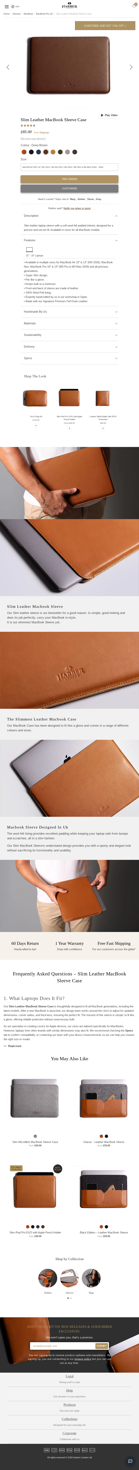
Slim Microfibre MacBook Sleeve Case (35, 1141)
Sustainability (32, 334)
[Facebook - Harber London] (60, 1464)
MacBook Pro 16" (44, 14)
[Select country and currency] (12, 6)
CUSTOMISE (69, 188)
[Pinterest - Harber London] (73, 1464)
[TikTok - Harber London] (79, 1464)
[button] (28, 125)
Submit (102, 1346)
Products (70, 1405)
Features (29, 240)
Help (69, 1390)
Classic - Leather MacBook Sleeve (103, 1141)
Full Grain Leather (76, 301)
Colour (34, 145)
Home (7, 14)
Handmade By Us (35, 311)
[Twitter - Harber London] (54, 1464)
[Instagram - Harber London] (66, 1464)
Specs (28, 358)
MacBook (28, 14)
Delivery (29, 346)
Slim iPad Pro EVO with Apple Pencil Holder (35, 1232)
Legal (69, 1376)
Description (31, 215)
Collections (69, 1419)
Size (23, 159)
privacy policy (83, 1359)
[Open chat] (130, 1461)
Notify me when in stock (77, 208)
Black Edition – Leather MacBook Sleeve (104, 1232)
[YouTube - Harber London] (85, 1464)
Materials (30, 323)
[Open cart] (133, 6)
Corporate (69, 1433)
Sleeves (17, 14)
